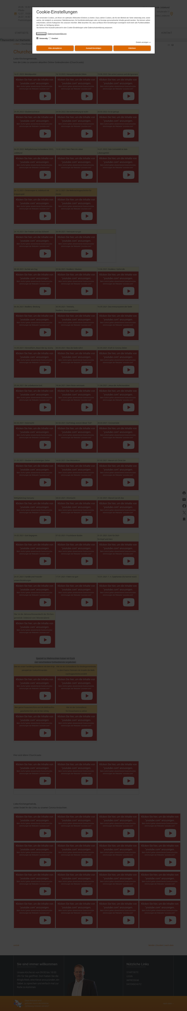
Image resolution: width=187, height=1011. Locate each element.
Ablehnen (132, 48)
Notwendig (43, 38)
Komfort (54, 38)
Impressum (41, 34)
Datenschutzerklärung (57, 34)
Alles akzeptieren (55, 48)
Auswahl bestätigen (93, 48)
